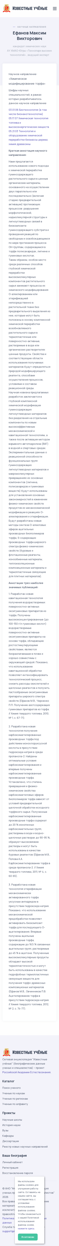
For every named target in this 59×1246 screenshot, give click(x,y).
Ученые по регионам (15, 1098)
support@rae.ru (11, 1231)
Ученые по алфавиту (15, 1104)
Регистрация (10, 1167)
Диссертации (10, 1141)
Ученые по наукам (13, 1093)
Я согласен (27, 1236)
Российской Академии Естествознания (26, 1072)
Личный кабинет (12, 1162)
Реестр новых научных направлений (25, 1146)
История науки (11, 1125)
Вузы (5, 1130)
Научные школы (12, 1119)
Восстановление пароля (17, 1173)
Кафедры (8, 1135)
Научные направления (31, 26)
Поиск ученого (11, 1088)
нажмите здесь (26, 1228)
